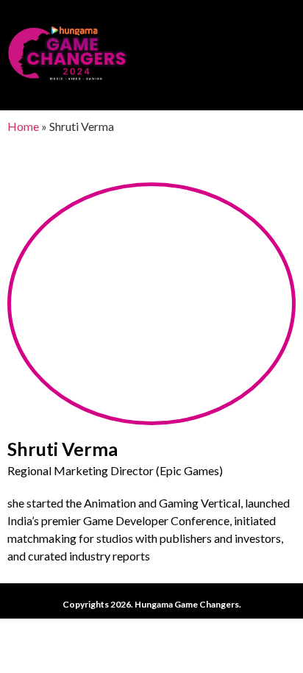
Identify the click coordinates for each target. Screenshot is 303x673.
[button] (285, 52)
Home (23, 126)
